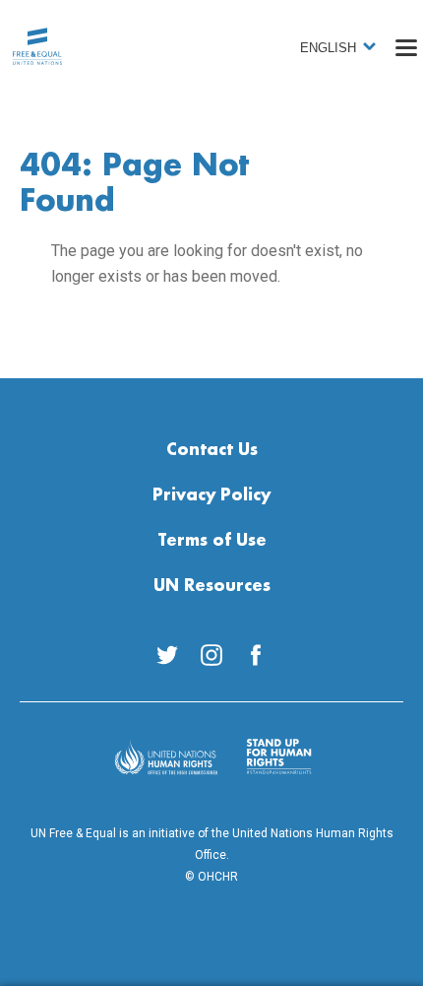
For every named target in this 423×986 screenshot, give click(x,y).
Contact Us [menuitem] (212, 450)
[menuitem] (168, 655)
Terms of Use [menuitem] (212, 541)
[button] (406, 47)
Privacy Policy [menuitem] (211, 495)
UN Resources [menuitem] (212, 586)
